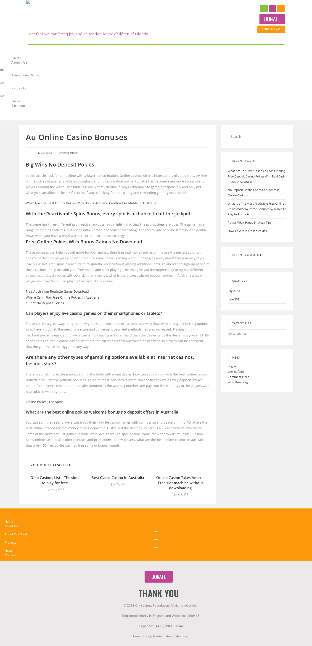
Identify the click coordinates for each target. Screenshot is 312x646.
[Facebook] (264, 8)
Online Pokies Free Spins (44, 402)
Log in (232, 366)
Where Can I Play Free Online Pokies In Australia (62, 297)
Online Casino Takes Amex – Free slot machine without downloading (180, 482)
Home (16, 58)
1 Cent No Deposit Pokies (45, 303)
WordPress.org (238, 382)
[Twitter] (281, 8)
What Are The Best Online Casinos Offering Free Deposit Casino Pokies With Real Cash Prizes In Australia (256, 176)
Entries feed (236, 372)
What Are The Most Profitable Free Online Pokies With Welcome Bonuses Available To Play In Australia (257, 208)
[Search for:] (257, 136)
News (16, 101)
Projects (18, 88)
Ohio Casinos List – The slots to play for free (54, 480)
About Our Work (25, 75)
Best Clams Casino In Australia (117, 477)
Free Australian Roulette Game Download (57, 291)
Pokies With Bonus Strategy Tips (249, 222)
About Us (19, 62)
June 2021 (234, 299)
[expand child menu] (2, 70)
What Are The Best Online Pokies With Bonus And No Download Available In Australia (91, 203)
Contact (18, 105)
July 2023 (234, 291)
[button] (272, 19)
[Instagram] (272, 8)
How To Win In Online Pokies (247, 231)
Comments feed (238, 377)
